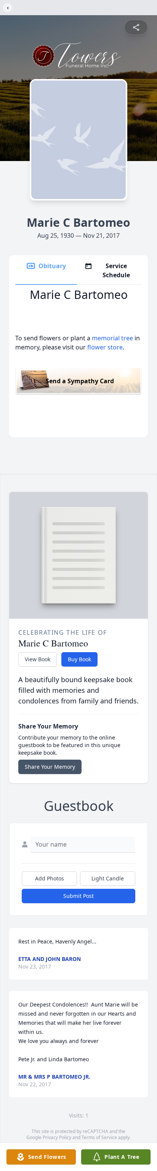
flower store (105, 347)
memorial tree (112, 338)
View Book (37, 659)
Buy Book (79, 659)
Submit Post (78, 895)
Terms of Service (99, 1137)
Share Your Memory (50, 766)
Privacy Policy (57, 1137)
